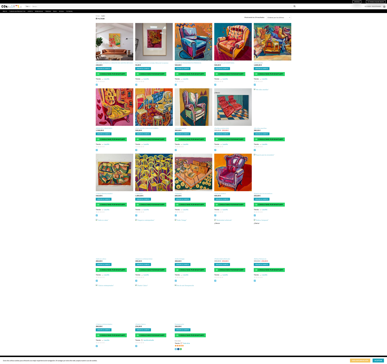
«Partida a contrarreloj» (221, 128)
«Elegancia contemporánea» (144, 259)
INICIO (5, 11)
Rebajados (39, 11)
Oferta (30, 11)
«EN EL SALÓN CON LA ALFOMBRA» (147, 128)
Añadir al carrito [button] (103, 68)
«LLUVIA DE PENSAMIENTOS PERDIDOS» (188, 63)
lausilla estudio (149, 340)
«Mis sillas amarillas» (260, 128)
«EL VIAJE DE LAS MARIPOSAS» (224, 63)
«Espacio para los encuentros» (263, 193)
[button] (373, 6)
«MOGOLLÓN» (258, 63)
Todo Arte (186, 343)
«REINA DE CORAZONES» (104, 128)
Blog (55, 11)
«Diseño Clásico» (140, 324)
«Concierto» (139, 193)
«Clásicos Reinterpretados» (104, 193)
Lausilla (106, 79)
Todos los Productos (17, 11)
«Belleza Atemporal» (260, 259)
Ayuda (61, 11)
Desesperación (179, 324)
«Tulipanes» (178, 193)
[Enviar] (294, 6)
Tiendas (48, 11)
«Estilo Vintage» (180, 259)
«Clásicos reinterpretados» (104, 324)
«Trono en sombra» (220, 193)
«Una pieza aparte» (180, 128)
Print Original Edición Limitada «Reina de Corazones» (152, 63)
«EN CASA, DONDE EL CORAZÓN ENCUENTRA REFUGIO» (114, 63)
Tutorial (69, 11)
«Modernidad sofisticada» (222, 259)
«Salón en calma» (101, 259)
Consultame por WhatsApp (112, 74)
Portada (98, 16)
